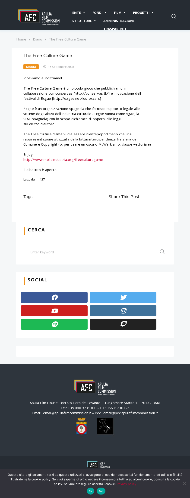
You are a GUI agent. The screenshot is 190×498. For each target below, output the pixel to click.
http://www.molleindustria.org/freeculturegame (63, 159)
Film (117, 12)
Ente (76, 12)
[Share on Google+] (157, 196)
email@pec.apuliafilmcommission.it (130, 413)
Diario (37, 39)
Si (90, 491)
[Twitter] (123, 297)
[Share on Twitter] (151, 196)
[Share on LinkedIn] (164, 196)
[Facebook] (54, 297)
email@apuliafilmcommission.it (67, 413)
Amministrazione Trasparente (119, 22)
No (101, 491)
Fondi (97, 12)
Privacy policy (126, 484)
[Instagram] (123, 310)
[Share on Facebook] (144, 196)
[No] (184, 483)
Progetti (141, 12)
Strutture (82, 21)
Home (21, 39)
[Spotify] (54, 324)
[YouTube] (54, 310)
